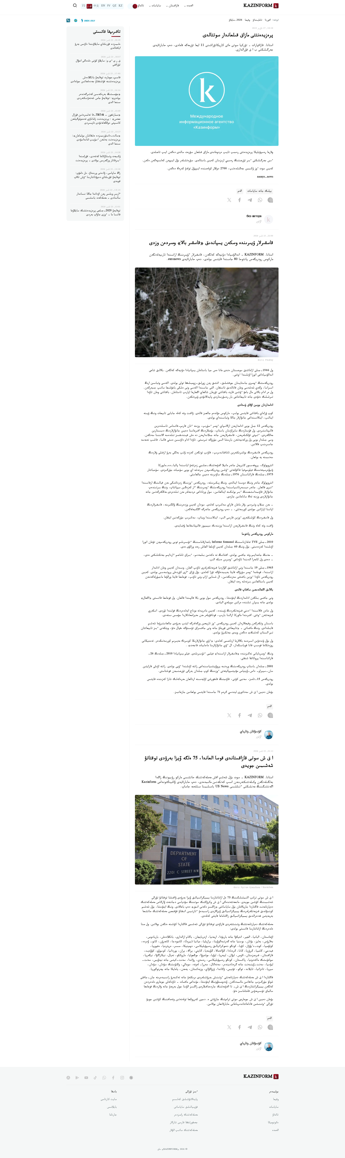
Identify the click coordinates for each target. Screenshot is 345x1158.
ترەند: (275, 20)
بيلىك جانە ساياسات (259, 191)
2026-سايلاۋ (235, 20)
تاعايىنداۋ (257, 20)
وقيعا (247, 20)
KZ (121, 6)
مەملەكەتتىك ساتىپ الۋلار (184, 1131)
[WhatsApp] (260, 201)
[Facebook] (239, 201)
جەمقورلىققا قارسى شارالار (184, 1123)
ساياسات (274, 1107)
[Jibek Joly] (87, 20)
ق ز (89, 6)
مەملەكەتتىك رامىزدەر (186, 1115)
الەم (240, 191)
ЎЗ (83, 6)
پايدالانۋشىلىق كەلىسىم (185, 1100)
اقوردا (268, 20)
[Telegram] (250, 201)
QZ (114, 6)
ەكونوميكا (273, 1123)
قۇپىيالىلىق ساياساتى (186, 1107)
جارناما (113, 1115)
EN (103, 6)
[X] (229, 201)
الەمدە (275, 1131)
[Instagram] (270, 201)
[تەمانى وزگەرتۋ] (132, 6)
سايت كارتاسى (109, 1100)
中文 (96, 6)
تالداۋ (141, 6)
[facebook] (113, 1077)
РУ (108, 6)
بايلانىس (112, 1107)
